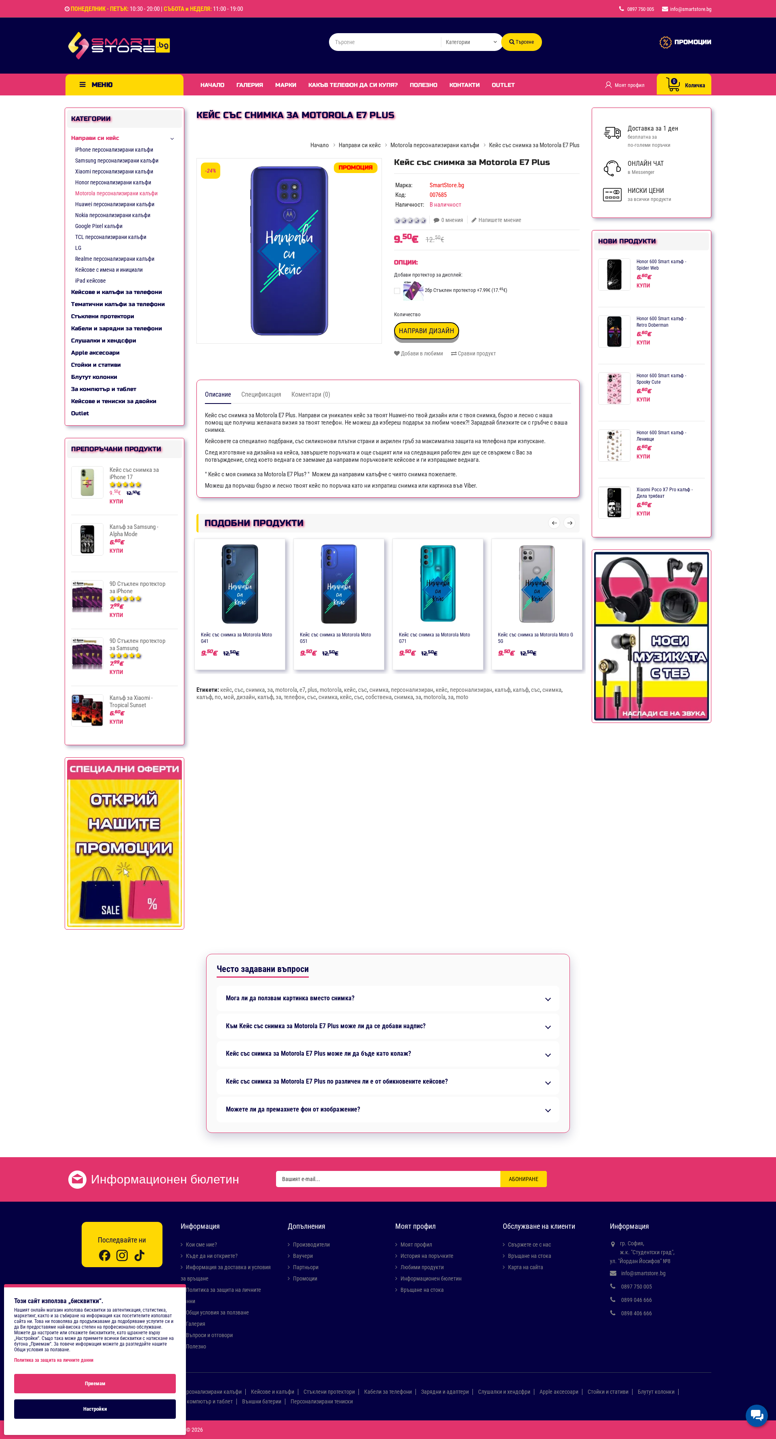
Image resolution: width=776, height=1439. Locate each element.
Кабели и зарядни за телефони (116, 328)
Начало (212, 85)
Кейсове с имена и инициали (109, 269)
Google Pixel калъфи (98, 226)
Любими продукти (422, 1267)
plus (312, 689)
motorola (286, 689)
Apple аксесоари (95, 352)
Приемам (95, 1383)
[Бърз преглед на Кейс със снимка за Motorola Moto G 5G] (560, 634)
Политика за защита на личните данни (53, 1360)
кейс (226, 689)
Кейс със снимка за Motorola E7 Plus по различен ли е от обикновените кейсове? (337, 1081)
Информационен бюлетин (431, 1278)
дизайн (245, 697)
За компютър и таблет (103, 389)
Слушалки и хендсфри (103, 340)
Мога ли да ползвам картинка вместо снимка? (290, 998)
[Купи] (216, 634)
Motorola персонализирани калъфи (116, 193)
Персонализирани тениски (322, 1401)
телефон (294, 697)
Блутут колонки (94, 377)
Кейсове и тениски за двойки (113, 401)
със (238, 689)
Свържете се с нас (529, 1244)
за (270, 689)
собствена (378, 697)
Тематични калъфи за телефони (118, 304)
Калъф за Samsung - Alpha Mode (134, 530)
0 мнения (452, 220)
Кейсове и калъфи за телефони (116, 292)
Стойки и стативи (96, 364)
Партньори (305, 1267)
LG (78, 248)
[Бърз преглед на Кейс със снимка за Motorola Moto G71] (461, 634)
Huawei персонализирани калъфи (114, 204)
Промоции (305, 1278)
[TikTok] (139, 1255)
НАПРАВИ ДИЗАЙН (426, 331)
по (218, 697)
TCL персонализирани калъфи (110, 237)
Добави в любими (421, 353)
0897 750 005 (636, 1286)
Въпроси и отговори (209, 1335)
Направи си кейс (95, 138)
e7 (302, 689)
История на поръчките (427, 1256)
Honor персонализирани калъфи (113, 182)
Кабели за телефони (388, 1391)
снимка (255, 689)
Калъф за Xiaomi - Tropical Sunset (131, 701)
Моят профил (416, 1244)
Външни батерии (261, 1401)
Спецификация (261, 394)
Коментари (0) (310, 394)
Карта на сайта (525, 1267)
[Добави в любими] (232, 634)
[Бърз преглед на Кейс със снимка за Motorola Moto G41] (263, 634)
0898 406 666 (636, 1313)
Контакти (464, 85)
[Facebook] (104, 1255)
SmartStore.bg (447, 185)
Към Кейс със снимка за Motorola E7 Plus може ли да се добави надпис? (326, 1026)
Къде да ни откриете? (212, 1256)
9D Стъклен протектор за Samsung (137, 644)
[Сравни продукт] (247, 634)
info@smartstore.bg (643, 1273)
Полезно (423, 85)
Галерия (249, 85)
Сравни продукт (476, 353)
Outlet (503, 85)
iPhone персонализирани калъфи (114, 149)
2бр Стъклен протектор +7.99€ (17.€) (465, 290)
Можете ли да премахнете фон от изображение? (293, 1109)
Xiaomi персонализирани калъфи (114, 171)
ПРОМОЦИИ (693, 42)
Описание (218, 394)
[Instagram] (122, 1255)
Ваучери (303, 1256)
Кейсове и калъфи (272, 1391)
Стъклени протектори (102, 316)
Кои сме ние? (201, 1244)
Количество (407, 314)
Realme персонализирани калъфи (114, 259)
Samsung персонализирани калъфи (116, 160)
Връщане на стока (422, 1290)
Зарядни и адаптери (445, 1391)
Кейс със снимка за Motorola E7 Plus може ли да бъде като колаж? (318, 1053)
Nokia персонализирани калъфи (112, 215)
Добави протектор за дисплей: (428, 275)
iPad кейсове (90, 280)
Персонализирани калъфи (211, 1391)
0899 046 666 (636, 1300)
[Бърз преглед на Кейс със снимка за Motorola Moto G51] (362, 634)
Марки (285, 85)
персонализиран (412, 689)
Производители (311, 1244)
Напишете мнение (500, 220)
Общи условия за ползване (217, 1312)
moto (462, 697)
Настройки (95, 1409)
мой (229, 697)
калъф (502, 689)
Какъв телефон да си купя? (353, 85)
